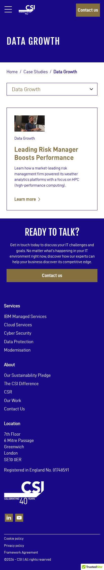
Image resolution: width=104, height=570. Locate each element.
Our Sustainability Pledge (27, 375)
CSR (8, 391)
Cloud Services (18, 324)
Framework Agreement (21, 552)
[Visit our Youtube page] (19, 518)
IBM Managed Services (25, 316)
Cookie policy (13, 538)
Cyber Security (17, 333)
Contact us (88, 10)
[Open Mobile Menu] (8, 11)
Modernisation (17, 349)
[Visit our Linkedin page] (9, 518)
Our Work (12, 400)
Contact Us (14, 408)
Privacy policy (14, 545)
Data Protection (18, 341)
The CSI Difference (21, 383)
